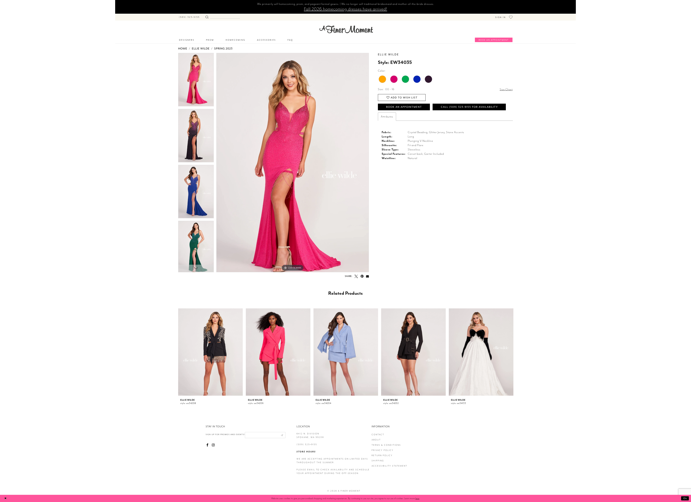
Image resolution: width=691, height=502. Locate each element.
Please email (306, 469)
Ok (685, 498)
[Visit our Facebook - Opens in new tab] (207, 445)
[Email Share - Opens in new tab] (367, 276)
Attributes (387, 116)
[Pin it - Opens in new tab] (362, 276)
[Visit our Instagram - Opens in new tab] (213, 445)
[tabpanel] (196, 81)
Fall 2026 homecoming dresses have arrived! (345, 9)
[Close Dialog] (5, 498)
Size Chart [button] (506, 89)
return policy (382, 455)
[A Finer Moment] (346, 29)
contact (378, 434)
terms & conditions (386, 445)
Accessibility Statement (389, 466)
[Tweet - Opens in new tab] (356, 276)
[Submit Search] (207, 16)
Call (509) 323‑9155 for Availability (469, 106)
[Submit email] (281, 435)
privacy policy (383, 450)
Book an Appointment (404, 106)
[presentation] (210, 352)
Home (182, 48)
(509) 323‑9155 (307, 444)
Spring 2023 (223, 48)
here (417, 498)
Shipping (378, 460)
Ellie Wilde (201, 48)
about (376, 439)
